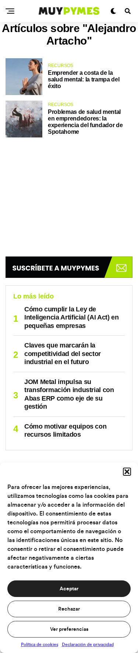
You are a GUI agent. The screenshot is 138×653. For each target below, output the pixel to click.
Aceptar (69, 588)
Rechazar (69, 609)
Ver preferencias (69, 629)
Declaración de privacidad (88, 644)
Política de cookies (39, 644)
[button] (127, 471)
